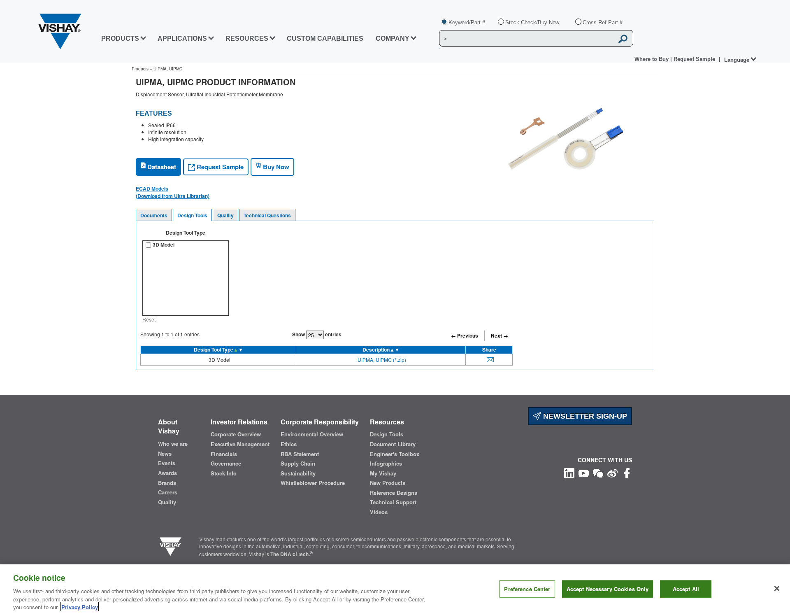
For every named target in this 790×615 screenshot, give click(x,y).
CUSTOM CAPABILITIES (325, 38)
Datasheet (161, 166)
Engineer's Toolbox (394, 454)
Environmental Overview (312, 434)
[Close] (777, 589)
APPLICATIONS (182, 38)
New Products (387, 483)
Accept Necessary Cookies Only (608, 589)
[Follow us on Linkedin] (569, 472)
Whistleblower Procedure (313, 483)
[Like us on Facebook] (627, 472)
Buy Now (275, 166)
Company (392, 38)
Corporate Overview (236, 434)
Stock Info (224, 473)
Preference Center (527, 589)
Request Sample (219, 166)
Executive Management (240, 444)
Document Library (393, 444)
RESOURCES (246, 38)
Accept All (686, 589)
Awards (167, 473)
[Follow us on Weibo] (612, 472)
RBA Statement (300, 454)
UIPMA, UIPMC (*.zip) (382, 359)
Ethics (289, 444)
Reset (149, 319)
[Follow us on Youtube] (584, 472)
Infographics (386, 463)
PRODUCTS (120, 38)
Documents (153, 215)
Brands (167, 483)
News (165, 453)
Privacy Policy (79, 606)
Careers (167, 492)
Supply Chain (298, 463)
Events (166, 463)
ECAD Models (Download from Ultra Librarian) (172, 192)
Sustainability (298, 473)
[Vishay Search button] (623, 38)
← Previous (464, 335)
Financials (224, 454)
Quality (225, 215)
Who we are (173, 443)
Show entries (317, 334)
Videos (379, 512)
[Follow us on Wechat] (598, 472)
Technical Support (393, 502)
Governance (226, 463)
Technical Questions (267, 215)
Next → (499, 335)
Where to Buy (652, 59)
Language (736, 60)
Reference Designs (393, 492)
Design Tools (192, 215)
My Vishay (383, 473)
